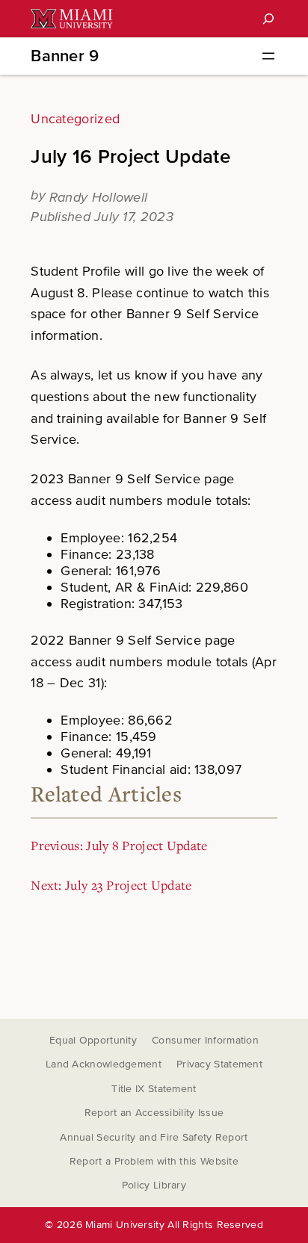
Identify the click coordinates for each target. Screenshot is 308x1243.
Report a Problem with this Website (154, 1161)
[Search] (268, 19)
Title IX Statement (153, 1088)
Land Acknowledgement (103, 1064)
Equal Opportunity (93, 1040)
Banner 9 (65, 56)
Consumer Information (205, 1040)
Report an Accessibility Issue (154, 1112)
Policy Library (154, 1185)
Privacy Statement (219, 1064)
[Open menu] (268, 56)
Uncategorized (75, 119)
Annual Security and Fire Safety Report (153, 1137)
